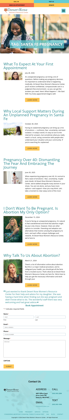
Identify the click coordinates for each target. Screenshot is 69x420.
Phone (6, 331)
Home (21, 412)
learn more (32, 100)
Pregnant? (28, 412)
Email (6, 324)
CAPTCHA (7, 361)
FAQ (47, 414)
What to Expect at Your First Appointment (28, 65)
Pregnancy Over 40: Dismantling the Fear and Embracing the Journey (32, 163)
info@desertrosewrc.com (42, 406)
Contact (60, 414)
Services (37, 412)
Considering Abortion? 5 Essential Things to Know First (24, 414)
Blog (53, 414)
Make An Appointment (17, 5)
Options (45, 412)
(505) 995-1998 (57, 393)
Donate (51, 5)
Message (7, 338)
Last (36, 320)
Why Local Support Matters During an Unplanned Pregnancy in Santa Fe (34, 114)
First (5, 320)
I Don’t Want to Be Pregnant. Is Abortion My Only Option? (31, 210)
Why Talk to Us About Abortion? (32, 255)
